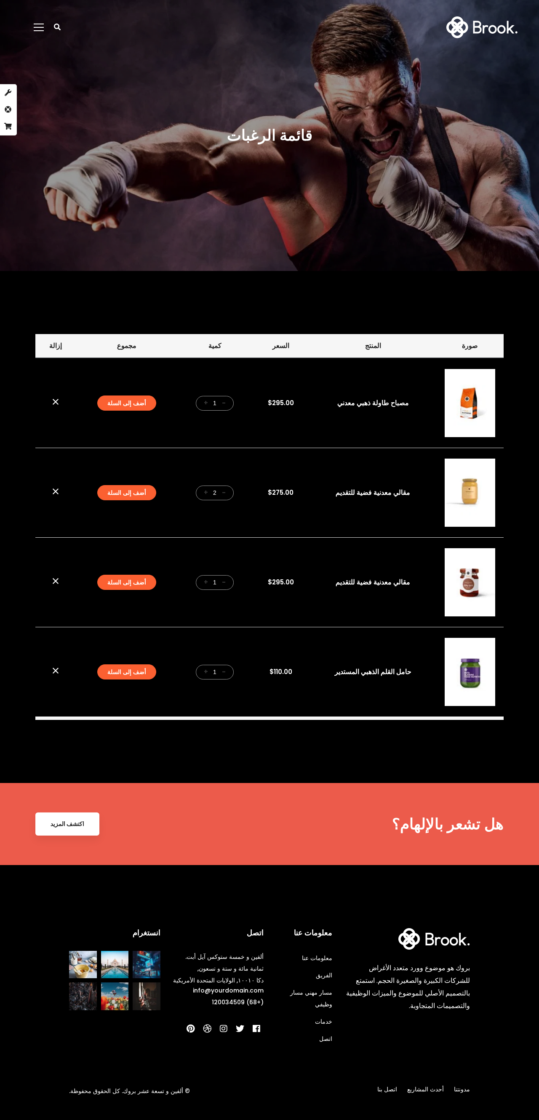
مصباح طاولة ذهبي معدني (373, 403)
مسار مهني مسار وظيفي (311, 998)
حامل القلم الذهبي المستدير (373, 672)
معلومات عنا (317, 958)
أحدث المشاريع (425, 1089)
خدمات (323, 1021)
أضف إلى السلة (126, 403)
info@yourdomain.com (228, 990)
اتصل (325, 1039)
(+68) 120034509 (238, 1002)
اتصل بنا (387, 1089)
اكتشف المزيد (67, 824)
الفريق (324, 975)
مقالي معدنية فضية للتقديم (373, 492)
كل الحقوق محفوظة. (94, 1091)
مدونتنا (462, 1089)
